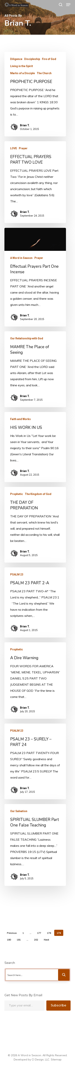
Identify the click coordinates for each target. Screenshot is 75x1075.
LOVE (13, 148)
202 (36, 939)
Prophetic (16, 494)
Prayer (23, 148)
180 (9, 939)
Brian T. (25, 125)
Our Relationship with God (26, 338)
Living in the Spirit (21, 66)
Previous (12, 932)
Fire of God (49, 59)
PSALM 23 (16, 574)
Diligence (16, 59)
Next (46, 939)
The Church (44, 73)
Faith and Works (20, 419)
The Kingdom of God (38, 494)
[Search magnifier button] (64, 975)
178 (49, 932)
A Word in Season (21, 257)
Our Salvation (18, 811)
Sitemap (56, 1059)
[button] (68, 5)
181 (19, 939)
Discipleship (32, 59)
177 (39, 932)
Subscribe (58, 1005)
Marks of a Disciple (22, 73)
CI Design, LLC (40, 1059)
